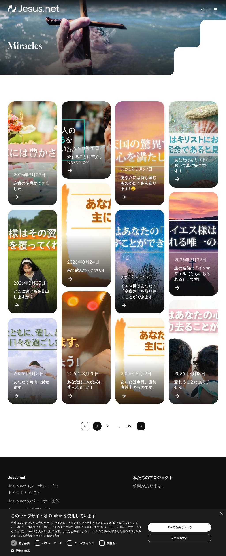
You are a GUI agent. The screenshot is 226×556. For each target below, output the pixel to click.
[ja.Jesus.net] (33, 9)
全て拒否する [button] (179, 538)
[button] (76, 550)
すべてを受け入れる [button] (179, 527)
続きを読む (54, 535)
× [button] (221, 513)
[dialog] (113, 532)
